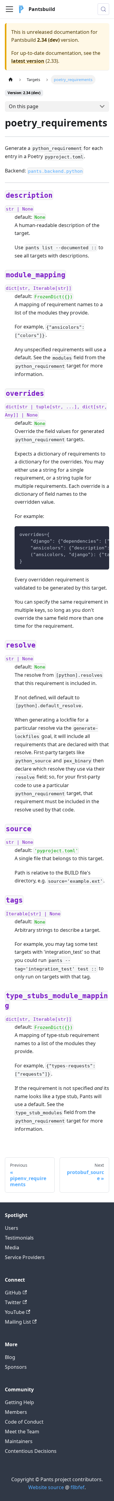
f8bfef (78, 1487)
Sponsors (16, 1367)
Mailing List (18, 1321)
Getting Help (19, 1402)
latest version (27, 61)
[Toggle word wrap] (90, 534)
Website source (46, 1487)
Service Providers (25, 1257)
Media (12, 1247)
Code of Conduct (24, 1421)
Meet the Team (22, 1431)
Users (11, 1228)
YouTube (15, 1312)
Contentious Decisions (31, 1451)
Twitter (13, 1302)
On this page (23, 106)
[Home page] (10, 79)
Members (16, 1412)
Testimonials (19, 1237)
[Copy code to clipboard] (102, 534)
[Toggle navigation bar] (9, 9)
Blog (10, 1357)
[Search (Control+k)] (103, 9)
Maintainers (19, 1441)
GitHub (13, 1292)
